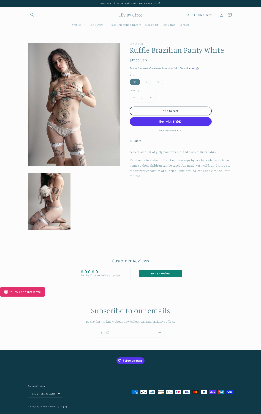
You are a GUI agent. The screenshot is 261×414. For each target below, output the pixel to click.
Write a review (160, 273)
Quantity (134, 90)
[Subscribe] (160, 332)
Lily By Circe (41, 406)
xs (135, 81)
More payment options (171, 130)
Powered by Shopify (57, 406)
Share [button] (137, 140)
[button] (32, 15)
